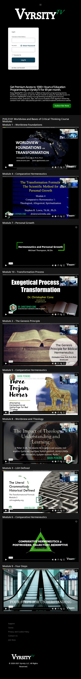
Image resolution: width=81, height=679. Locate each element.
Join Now (14, 67)
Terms (10, 627)
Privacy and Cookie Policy (18, 632)
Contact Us (13, 636)
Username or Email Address (19, 36)
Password (14, 45)
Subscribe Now (62, 105)
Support (11, 623)
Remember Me (17, 55)
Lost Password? (21, 67)
